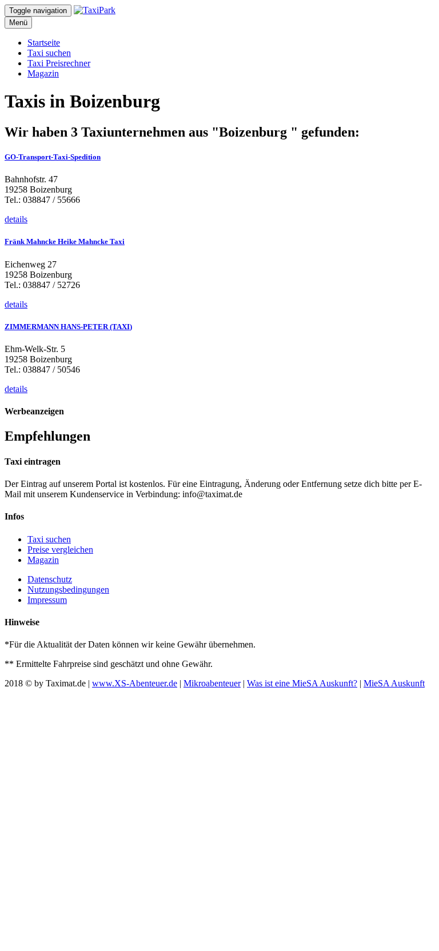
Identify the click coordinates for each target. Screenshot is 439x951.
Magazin (43, 73)
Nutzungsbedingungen (68, 589)
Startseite (43, 42)
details (16, 219)
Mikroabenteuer (212, 683)
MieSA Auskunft (394, 683)
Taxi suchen (49, 53)
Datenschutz (49, 579)
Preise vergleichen (60, 549)
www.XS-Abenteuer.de (134, 683)
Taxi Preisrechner (58, 63)
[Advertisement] (219, 817)
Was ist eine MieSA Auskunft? (302, 683)
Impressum (47, 600)
